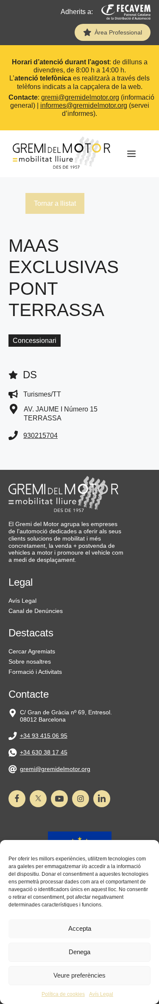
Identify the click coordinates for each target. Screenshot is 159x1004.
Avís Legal (101, 994)
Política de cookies (63, 994)
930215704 (40, 435)
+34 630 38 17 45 (43, 752)
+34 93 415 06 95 (43, 735)
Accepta (79, 928)
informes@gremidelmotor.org (83, 105)
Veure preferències (79, 975)
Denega (79, 951)
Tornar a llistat (55, 203)
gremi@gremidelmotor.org (80, 97)
